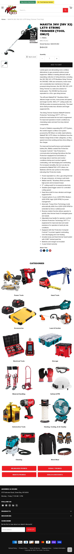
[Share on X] (44, 250)
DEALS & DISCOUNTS (55, 475)
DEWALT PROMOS (55, 468)
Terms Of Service (34, 548)
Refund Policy (13, 548)
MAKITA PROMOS (19, 475)
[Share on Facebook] (41, 250)
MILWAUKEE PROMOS (19, 468)
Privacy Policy (23, 548)
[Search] (65, 10)
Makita (44, 38)
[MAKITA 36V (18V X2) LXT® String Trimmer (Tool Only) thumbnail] (4, 64)
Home (3, 19)
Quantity (43, 54)
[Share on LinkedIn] (47, 250)
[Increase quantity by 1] (56, 58)
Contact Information (59, 548)
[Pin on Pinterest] (50, 250)
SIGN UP (31, 529)
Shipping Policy (46, 548)
